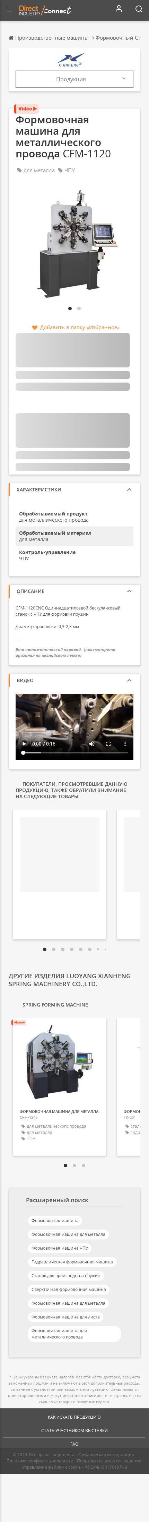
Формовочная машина (55, 1220)
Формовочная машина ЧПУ (60, 1248)
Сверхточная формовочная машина (69, 1289)
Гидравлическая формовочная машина (72, 1262)
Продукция (71, 79)
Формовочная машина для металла (68, 1234)
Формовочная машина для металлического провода (59, 1334)
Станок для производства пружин (66, 1276)
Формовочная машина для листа (66, 1317)
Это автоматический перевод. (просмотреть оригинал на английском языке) (65, 652)
